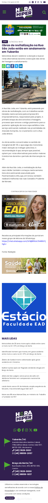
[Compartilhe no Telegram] (8, 66)
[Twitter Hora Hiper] (41, 2)
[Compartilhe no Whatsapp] (4, 66)
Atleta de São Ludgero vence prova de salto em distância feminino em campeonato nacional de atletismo (21, 378)
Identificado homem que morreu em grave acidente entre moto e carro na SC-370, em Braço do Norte (22, 353)
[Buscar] (44, 12)
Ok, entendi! (10, 498)
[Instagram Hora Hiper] (38, 2)
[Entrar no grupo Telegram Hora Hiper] (33, 2)
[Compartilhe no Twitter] (16, 66)
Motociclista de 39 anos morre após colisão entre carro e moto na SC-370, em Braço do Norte (23, 344)
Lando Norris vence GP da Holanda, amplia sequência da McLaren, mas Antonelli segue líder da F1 (24, 387)
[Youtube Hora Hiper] (44, 2)
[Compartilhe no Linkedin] (21, 66)
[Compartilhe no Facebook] (12, 66)
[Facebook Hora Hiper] (35, 2)
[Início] (24, 17)
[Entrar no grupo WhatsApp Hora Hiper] (30, 2)
